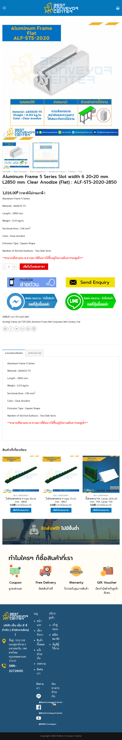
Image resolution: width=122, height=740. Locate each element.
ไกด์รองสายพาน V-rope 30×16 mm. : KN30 (21, 500)
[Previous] (9, 81)
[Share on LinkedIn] (34, 328)
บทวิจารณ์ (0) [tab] (34, 353)
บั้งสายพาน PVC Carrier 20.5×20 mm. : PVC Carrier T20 (101, 500)
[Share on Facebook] (11, 328)
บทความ (41, 663)
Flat (80, 171)
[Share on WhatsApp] (5, 328)
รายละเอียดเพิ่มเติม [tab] (14, 353)
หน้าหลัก (6, 171)
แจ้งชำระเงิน (39, 654)
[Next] (113, 81)
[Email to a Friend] (22, 328)
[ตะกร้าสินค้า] (118, 7)
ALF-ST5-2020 (24, 321)
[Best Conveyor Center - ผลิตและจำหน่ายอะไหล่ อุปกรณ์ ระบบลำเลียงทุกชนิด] (61, 8)
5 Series (71, 171)
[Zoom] (6, 136)
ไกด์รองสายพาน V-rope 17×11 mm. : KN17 (61, 500)
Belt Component (38, 171)
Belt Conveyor (20, 171)
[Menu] (4, 8)
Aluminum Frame (57, 171)
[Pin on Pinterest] (28, 328)
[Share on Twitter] (16, 328)
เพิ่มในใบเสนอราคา (34, 266)
